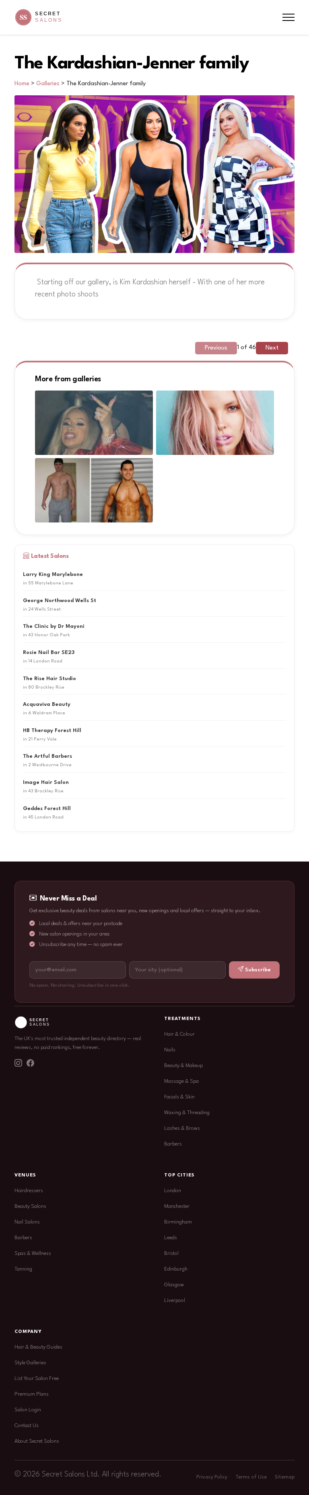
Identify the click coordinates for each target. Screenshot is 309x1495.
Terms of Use (251, 1477)
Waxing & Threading (187, 1112)
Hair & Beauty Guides (38, 1347)
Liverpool (174, 1300)
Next (272, 348)
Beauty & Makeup (183, 1065)
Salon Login (27, 1410)
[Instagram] (18, 1063)
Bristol (171, 1253)
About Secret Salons (36, 1441)
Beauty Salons (30, 1206)
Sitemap (285, 1477)
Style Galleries (30, 1362)
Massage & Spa (181, 1081)
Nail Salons (27, 1222)
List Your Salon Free (36, 1378)
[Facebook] (30, 1063)
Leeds (170, 1237)
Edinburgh (175, 1269)
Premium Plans (31, 1394)
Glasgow (174, 1284)
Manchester (177, 1206)
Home (21, 84)
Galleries (48, 84)
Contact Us (26, 1425)
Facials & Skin (179, 1097)
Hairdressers (28, 1190)
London (172, 1190)
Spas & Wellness (32, 1253)
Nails (169, 1050)
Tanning (23, 1269)
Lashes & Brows (182, 1128)
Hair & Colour (179, 1034)
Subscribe (258, 970)
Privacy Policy (211, 1477)
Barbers (173, 1144)
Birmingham (178, 1222)
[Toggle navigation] (288, 17)
